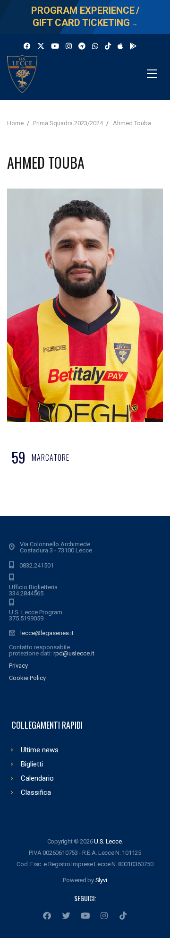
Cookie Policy (27, 677)
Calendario (37, 778)
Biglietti (32, 764)
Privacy (18, 665)
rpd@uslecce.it (73, 653)
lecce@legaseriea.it (47, 633)
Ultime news (40, 750)
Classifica (36, 792)
